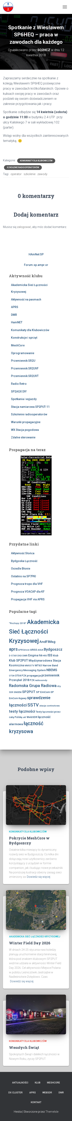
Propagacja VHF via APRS (28, 599)
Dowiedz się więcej (38, 876)
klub (55, 655)
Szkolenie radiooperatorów (23, 167)
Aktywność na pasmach (26, 299)
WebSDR (32, 717)
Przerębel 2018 (19, 680)
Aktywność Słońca (22, 553)
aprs (13, 649)
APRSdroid (23, 650)
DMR (14, 314)
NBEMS (51, 670)
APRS (14, 307)
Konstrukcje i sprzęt (24, 337)
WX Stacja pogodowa (25, 429)
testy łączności (22, 711)
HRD (45, 655)
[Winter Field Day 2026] (36, 909)
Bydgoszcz (53, 649)
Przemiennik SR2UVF (25, 368)
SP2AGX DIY (19, 391)
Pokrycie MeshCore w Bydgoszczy (29, 840)
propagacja (34, 675)
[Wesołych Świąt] (36, 1014)
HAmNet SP (36, 254)
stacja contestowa (49, 705)
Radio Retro (19, 383)
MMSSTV (29, 665)
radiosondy (41, 680)
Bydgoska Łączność (24, 561)
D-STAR (13, 655)
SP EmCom (43, 692)
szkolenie (29, 174)
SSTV (33, 704)
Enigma (33, 655)
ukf (24, 717)
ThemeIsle (51, 1111)
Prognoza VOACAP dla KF (28, 591)
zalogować (24, 227)
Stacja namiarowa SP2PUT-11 (30, 406)
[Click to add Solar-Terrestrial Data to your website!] (36, 495)
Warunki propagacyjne (25, 422)
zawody (42, 174)
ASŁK (40, 649)
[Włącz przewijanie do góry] (64, 1113)
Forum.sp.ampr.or (36, 264)
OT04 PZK (20, 675)
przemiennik (50, 675)
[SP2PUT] (9, 7)
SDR (11, 692)
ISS (50, 655)
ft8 (40, 655)
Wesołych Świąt (24, 1047)
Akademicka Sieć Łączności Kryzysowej (34, 631)
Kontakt (36, 1102)
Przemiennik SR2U (23, 360)
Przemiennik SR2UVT (25, 376)
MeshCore (18, 345)
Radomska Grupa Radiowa (33, 685)
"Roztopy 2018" (17, 623)
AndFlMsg (47, 642)
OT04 (11, 675)
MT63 (38, 665)
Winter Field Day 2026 (29, 943)
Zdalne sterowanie (23, 437)
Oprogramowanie (22, 353)
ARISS (33, 649)
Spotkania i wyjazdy (24, 399)
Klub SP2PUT (18, 660)
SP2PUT (28, 692)
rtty (59, 686)
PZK (32, 680)
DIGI (19, 655)
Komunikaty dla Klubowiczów (36, 161)
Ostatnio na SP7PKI (23, 576)
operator (16, 174)
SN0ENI (18, 692)
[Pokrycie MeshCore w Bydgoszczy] (36, 804)
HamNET (16, 322)
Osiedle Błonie (20, 568)
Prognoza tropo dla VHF (27, 583)
